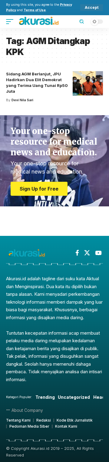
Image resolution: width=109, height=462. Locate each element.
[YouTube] (98, 253)
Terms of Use (35, 10)
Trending (45, 397)
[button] (91, 7)
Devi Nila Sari (22, 100)
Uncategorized (74, 397)
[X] (87, 253)
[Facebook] (77, 253)
